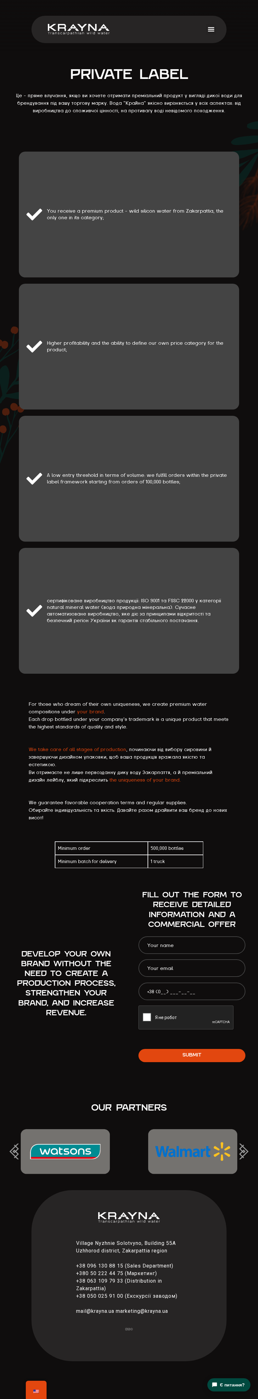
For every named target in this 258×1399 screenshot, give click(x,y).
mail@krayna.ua (95, 1311)
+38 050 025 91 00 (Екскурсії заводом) (126, 1296)
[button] (211, 29)
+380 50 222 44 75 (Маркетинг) (116, 1273)
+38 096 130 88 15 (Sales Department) (124, 1266)
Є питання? (232, 1384)
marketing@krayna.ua (142, 1311)
